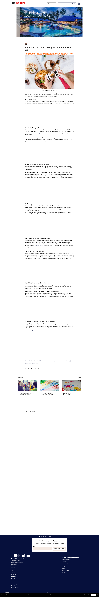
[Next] (80, 22)
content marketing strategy (63, 361)
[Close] (97, 595)
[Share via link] (35, 368)
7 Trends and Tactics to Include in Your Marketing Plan (27, 394)
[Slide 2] (49, 34)
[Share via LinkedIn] (31, 368)
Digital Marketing (40, 361)
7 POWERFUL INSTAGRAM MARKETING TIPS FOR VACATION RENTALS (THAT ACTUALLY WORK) (71, 394)
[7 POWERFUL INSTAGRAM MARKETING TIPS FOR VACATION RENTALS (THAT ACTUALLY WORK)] (71, 385)
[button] (79, 3)
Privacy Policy (53, 595)
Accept (93, 595)
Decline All (86, 595)
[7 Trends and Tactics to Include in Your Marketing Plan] (27, 385)
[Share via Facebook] (25, 368)
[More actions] (73, 44)
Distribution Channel (30, 361)
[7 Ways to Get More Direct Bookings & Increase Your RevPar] (49, 385)
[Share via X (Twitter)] (28, 368)
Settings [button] (80, 595)
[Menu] (84, 3)
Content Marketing (51, 361)
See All (79, 377)
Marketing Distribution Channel (32, 363)
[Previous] (18, 22)
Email (34, 546)
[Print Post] (38, 368)
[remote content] (49, 115)
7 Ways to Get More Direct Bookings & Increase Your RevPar (48, 394)
